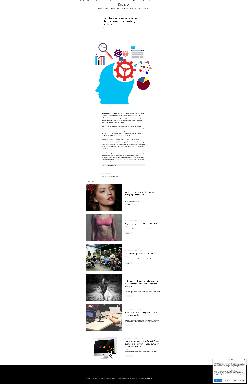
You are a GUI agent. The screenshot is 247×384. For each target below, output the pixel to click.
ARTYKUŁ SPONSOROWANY (130, 189)
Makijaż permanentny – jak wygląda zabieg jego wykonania (140, 193)
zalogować (107, 176)
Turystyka (139, 8)
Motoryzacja (133, 8)
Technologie (146, 8)
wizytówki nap (149, 378)
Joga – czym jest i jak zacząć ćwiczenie (141, 223)
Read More (128, 204)
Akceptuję (218, 380)
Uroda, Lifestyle (138, 189)
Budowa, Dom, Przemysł (103, 8)
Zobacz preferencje (238, 380)
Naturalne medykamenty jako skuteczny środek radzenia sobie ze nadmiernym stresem (142, 284)
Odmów (227, 380)
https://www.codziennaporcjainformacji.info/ (124, 159)
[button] (244, 359)
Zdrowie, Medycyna (124, 8)
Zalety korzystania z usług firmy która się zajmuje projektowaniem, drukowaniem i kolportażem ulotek (142, 344)
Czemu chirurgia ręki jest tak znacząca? (141, 253)
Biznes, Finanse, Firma (114, 8)
